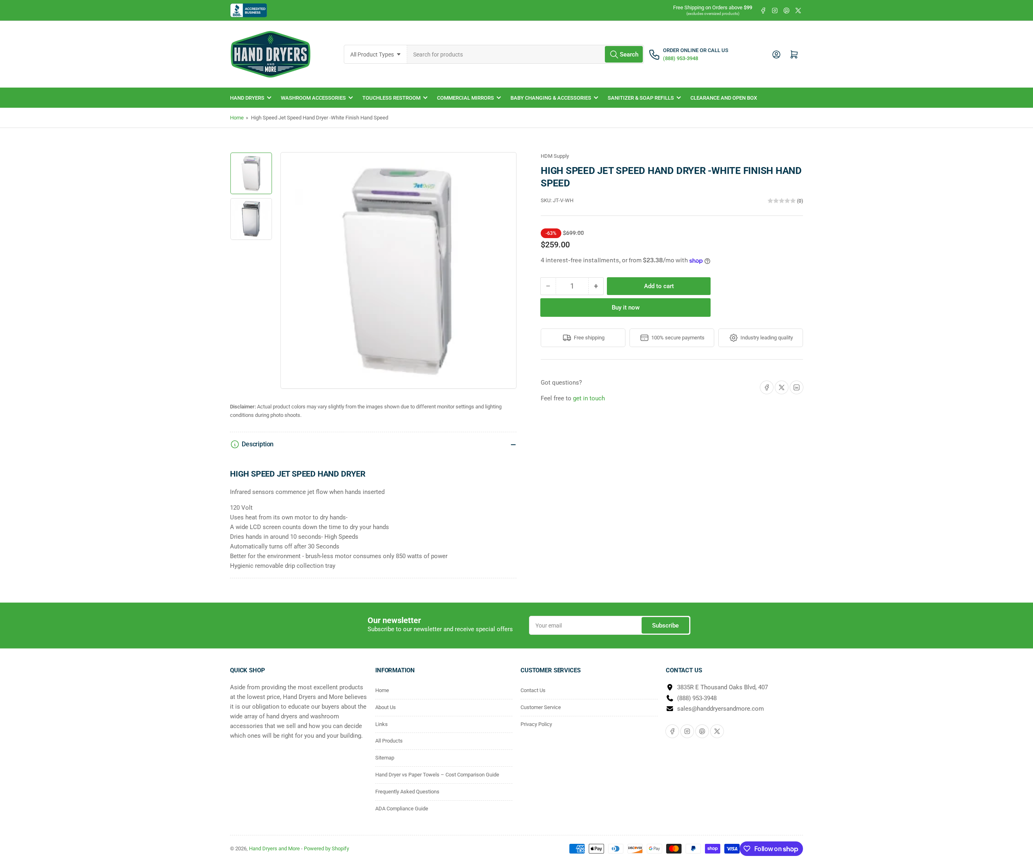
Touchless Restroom (391, 98)
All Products (389, 741)
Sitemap (384, 758)
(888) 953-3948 (697, 698)
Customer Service (541, 707)
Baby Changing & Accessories (550, 98)
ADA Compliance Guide (401, 809)
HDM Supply (555, 156)
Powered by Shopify (326, 848)
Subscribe (665, 625)
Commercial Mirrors (465, 98)
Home (237, 118)
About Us (385, 707)
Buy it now (626, 307)
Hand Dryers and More (275, 848)
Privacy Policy (536, 724)
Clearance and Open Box (723, 98)
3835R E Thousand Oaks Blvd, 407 (722, 687)
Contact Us (533, 690)
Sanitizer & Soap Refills (641, 98)
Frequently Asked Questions (407, 792)
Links (381, 724)
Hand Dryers (247, 98)
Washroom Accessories (313, 98)
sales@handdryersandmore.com (720, 708)
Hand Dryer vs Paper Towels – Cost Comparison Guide (437, 775)
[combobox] (525, 54)
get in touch (589, 398)
